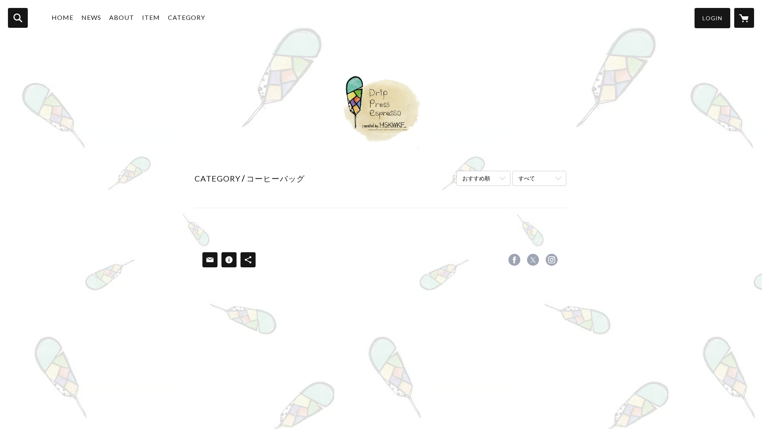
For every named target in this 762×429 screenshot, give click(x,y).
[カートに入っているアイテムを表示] (744, 18)
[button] (712, 18)
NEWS (91, 17)
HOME (62, 17)
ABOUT (121, 17)
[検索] (18, 18)
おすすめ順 (476, 178)
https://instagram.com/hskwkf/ (552, 260)
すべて (526, 178)
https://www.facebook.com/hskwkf (514, 260)
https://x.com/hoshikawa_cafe (533, 260)
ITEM (151, 17)
